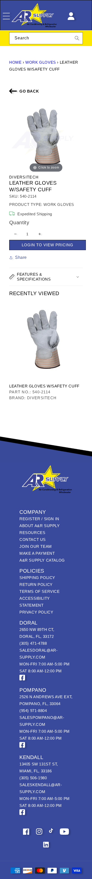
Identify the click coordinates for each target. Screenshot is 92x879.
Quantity (19, 222)
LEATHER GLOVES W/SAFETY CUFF (44, 386)
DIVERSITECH (24, 177)
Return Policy (36, 584)
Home (15, 62)
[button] (46, 277)
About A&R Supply (39, 526)
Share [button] (21, 257)
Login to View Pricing (47, 245)
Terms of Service (39, 591)
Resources (32, 532)
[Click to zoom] (46, 136)
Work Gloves (40, 62)
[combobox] (46, 38)
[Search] (77, 38)
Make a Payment (37, 553)
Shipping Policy (37, 577)
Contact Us (32, 539)
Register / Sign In (39, 519)
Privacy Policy (36, 612)
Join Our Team (35, 546)
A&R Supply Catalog (42, 560)
